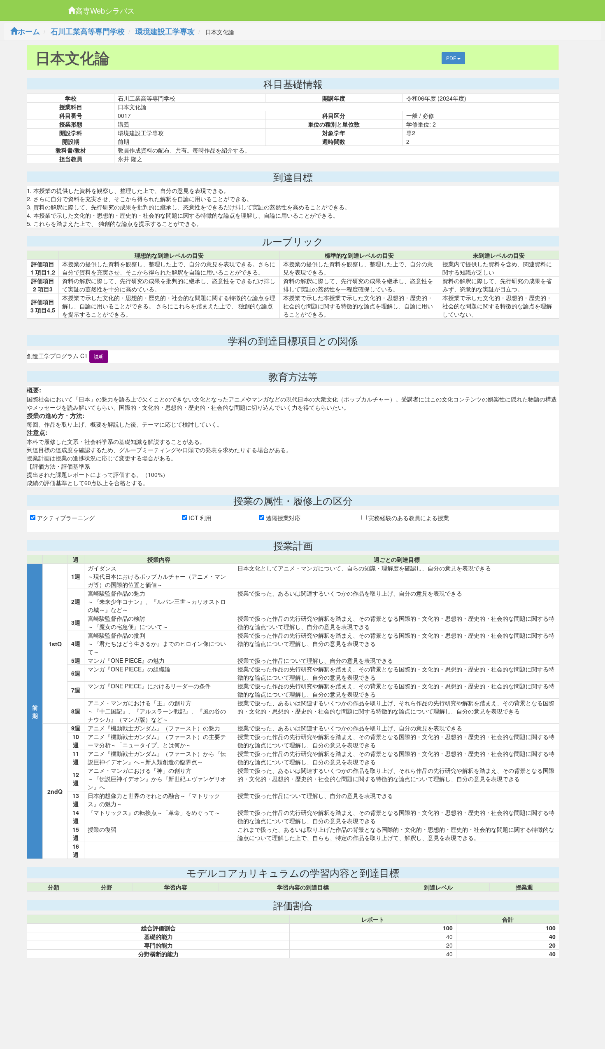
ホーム (29, 31)
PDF (451, 57)
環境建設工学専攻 (165, 31)
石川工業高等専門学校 (88, 31)
